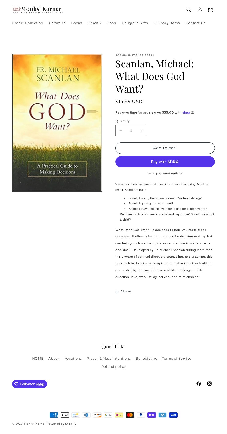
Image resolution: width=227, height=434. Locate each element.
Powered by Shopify (61, 423)
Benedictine (146, 358)
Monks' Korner (35, 423)
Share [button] (126, 291)
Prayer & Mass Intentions (109, 358)
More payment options (165, 173)
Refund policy (113, 367)
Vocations (73, 358)
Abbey (54, 358)
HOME (38, 358)
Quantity (122, 121)
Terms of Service (176, 358)
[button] (189, 9)
